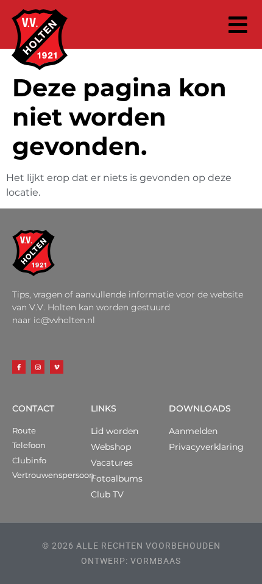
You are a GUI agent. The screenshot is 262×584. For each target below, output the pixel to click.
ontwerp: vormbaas (131, 561)
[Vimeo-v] (56, 367)
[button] (238, 25)
